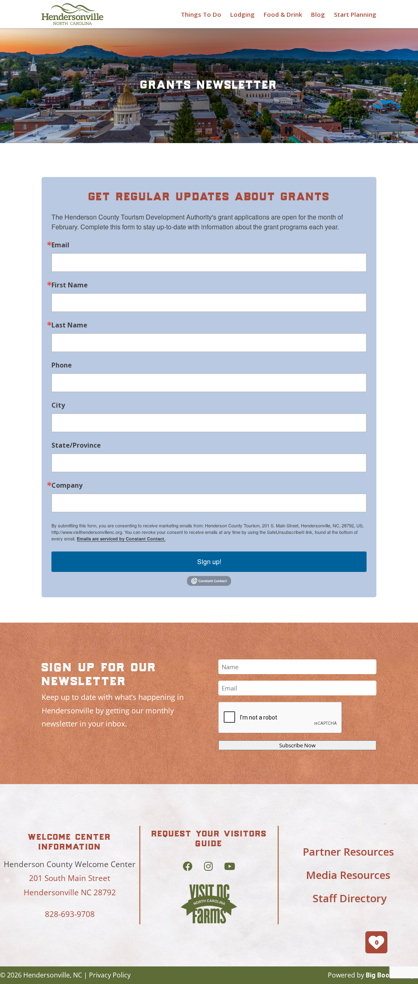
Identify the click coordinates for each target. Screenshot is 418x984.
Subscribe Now (297, 745)
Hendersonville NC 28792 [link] (70, 892)
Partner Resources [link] (348, 851)
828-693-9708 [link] (70, 914)
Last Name (69, 325)
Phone (61, 365)
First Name (69, 285)
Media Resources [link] (348, 874)
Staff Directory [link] (350, 898)
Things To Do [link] (201, 14)
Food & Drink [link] (283, 14)
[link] (72, 14)
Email (60, 245)
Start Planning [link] (355, 14)
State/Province (76, 445)
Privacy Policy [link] (110, 975)
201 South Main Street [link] (69, 878)
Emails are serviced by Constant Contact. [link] (121, 539)
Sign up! (209, 561)
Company (66, 485)
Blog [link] (318, 14)
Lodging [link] (242, 14)
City (58, 405)
